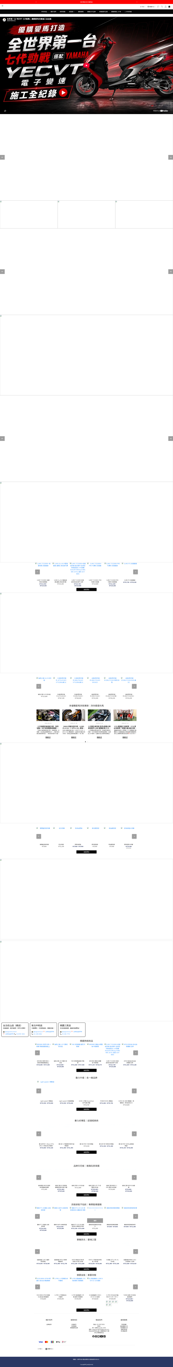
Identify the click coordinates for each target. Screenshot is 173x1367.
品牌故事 (49, 1324)
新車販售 (62, 12)
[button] (86, 65)
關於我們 (53, 12)
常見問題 (124, 1324)
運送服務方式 (124, 1326)
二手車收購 (128, 12)
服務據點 (81, 12)
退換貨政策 (124, 1329)
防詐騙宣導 (124, 1331)
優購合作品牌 (91, 12)
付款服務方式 (124, 1328)
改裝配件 (73, 1324)
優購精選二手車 (116, 12)
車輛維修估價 (103, 12)
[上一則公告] (36, 2)
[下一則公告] (137, 2)
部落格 (71, 12)
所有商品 (44, 12)
